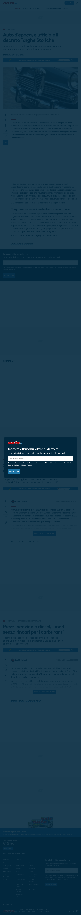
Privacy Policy (49, 463)
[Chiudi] (74, 440)
